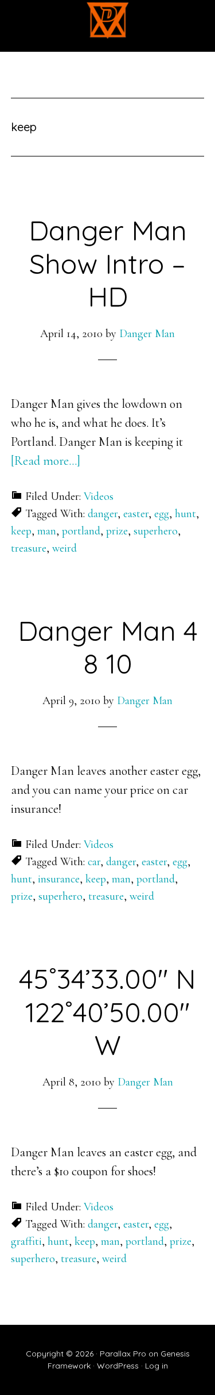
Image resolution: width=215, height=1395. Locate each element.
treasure (28, 548)
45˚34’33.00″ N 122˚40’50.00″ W (107, 1011)
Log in (156, 1365)
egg (161, 514)
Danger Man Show (108, 20)
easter (135, 514)
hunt (185, 514)
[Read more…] (45, 460)
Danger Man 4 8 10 (108, 647)
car (94, 862)
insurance (59, 879)
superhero (156, 531)
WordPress (118, 1365)
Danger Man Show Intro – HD (108, 263)
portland (81, 531)
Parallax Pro (123, 1353)
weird (64, 548)
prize (117, 531)
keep (21, 531)
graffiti (26, 1241)
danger (103, 514)
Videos (99, 496)
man (46, 531)
